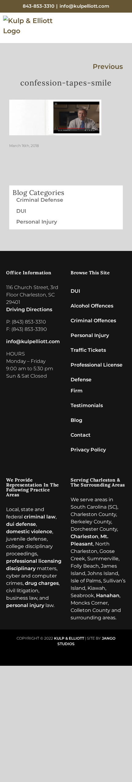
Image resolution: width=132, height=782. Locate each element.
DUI (21, 211)
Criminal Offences (93, 321)
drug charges (42, 583)
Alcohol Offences (92, 306)
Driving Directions (29, 309)
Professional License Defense (96, 367)
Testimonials (87, 405)
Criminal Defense (39, 200)
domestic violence (29, 531)
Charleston (84, 536)
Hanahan (107, 595)
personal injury (25, 605)
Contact (81, 435)
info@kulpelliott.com (84, 6)
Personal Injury (36, 222)
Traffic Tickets (88, 350)
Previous (108, 66)
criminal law (40, 517)
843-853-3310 (38, 6)
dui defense (21, 524)
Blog (76, 420)
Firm (77, 391)
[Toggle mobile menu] (123, 29)
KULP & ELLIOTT (69, 638)
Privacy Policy (88, 450)
